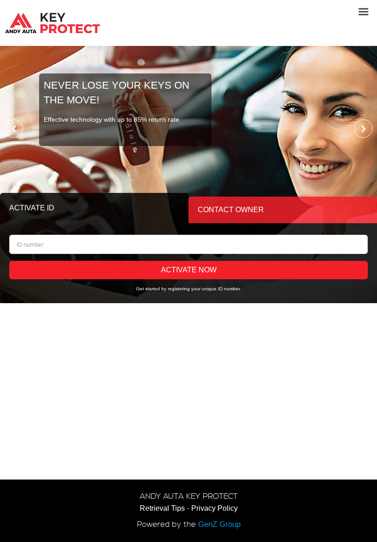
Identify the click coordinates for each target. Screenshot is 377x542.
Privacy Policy (214, 508)
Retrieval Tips (162, 508)
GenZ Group (219, 524)
